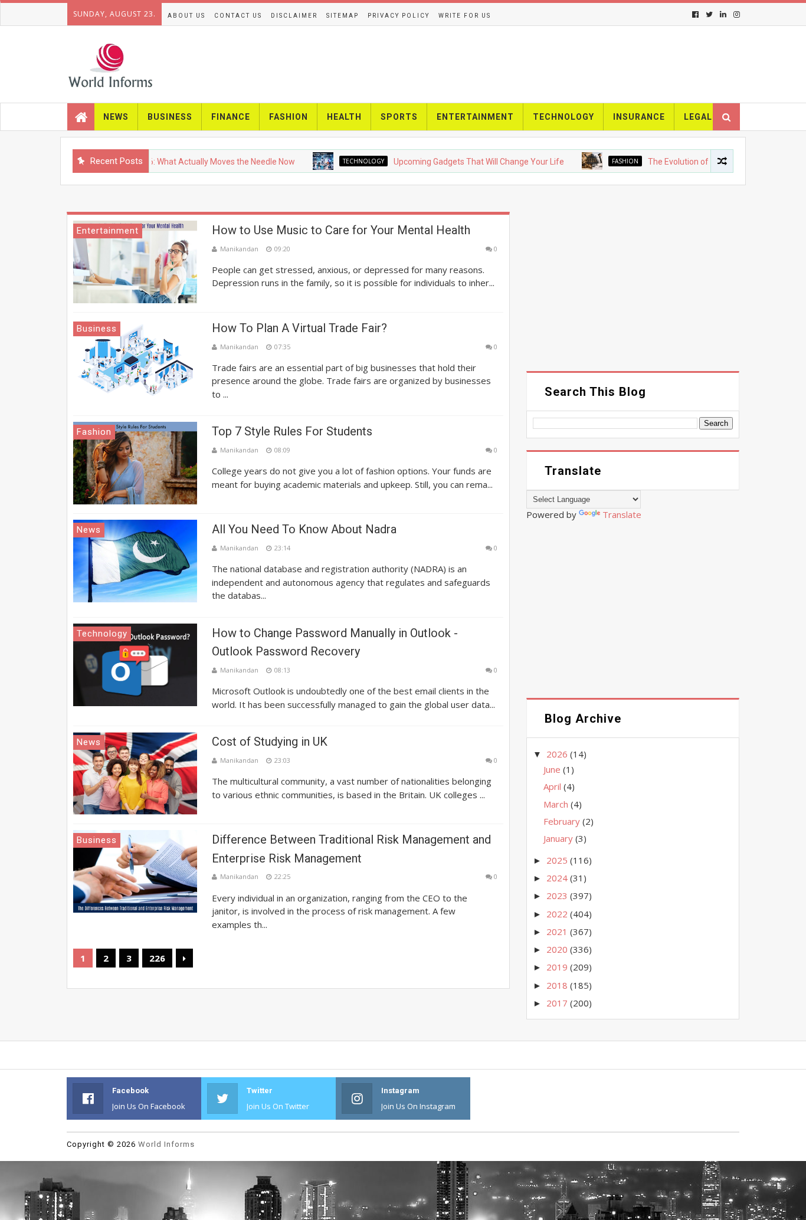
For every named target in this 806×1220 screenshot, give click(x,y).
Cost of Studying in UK (269, 741)
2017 (558, 1003)
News (116, 117)
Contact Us (238, 15)
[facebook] (695, 14)
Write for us (464, 15)
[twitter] (709, 14)
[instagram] (735, 14)
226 (157, 958)
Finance (230, 117)
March (557, 804)
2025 (558, 860)
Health (344, 117)
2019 (558, 967)
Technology (563, 117)
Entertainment (475, 117)
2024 (558, 878)
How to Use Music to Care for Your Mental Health (341, 230)
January (559, 838)
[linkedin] (723, 14)
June (553, 769)
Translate (621, 514)
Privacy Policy (399, 15)
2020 (558, 949)
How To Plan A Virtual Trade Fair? (299, 328)
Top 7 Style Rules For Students (292, 431)
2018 (558, 985)
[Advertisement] (632, 288)
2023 (558, 895)
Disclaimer (294, 15)
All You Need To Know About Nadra (304, 529)
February (562, 821)
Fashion (288, 117)
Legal (698, 117)
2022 (558, 914)
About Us (186, 15)
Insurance (639, 117)
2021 (558, 931)
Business (170, 117)
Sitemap (342, 15)
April (553, 786)
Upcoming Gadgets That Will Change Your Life (456, 161)
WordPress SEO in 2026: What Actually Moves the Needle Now (158, 161)
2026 (558, 754)
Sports (399, 117)
